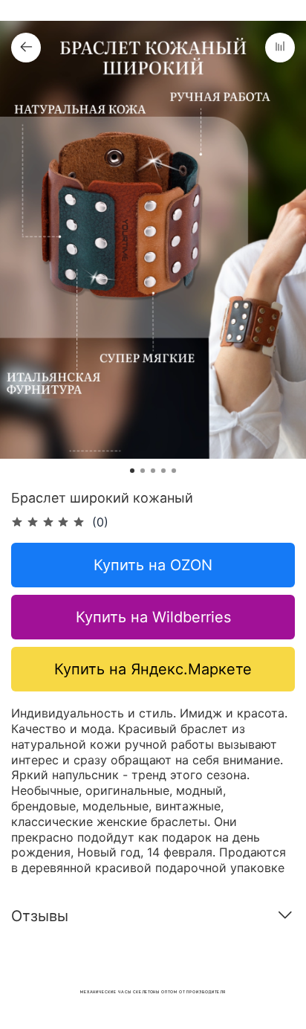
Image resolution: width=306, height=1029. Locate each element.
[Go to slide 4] (163, 470)
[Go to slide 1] (132, 470)
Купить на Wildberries (153, 617)
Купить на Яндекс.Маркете (153, 669)
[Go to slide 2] (142, 470)
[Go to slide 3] (153, 470)
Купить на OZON (153, 565)
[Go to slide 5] (174, 470)
